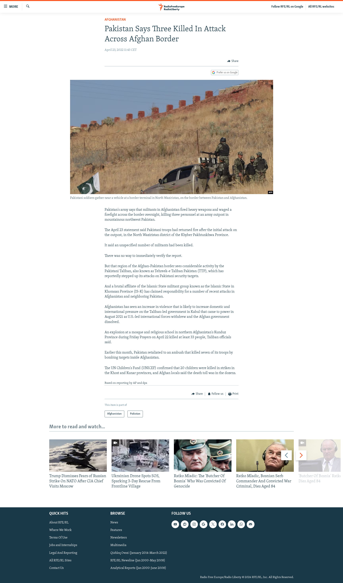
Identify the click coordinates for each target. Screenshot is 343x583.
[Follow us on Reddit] (184, 524)
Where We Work (60, 530)
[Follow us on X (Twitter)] (213, 524)
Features (116, 530)
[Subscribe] (250, 524)
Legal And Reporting (63, 552)
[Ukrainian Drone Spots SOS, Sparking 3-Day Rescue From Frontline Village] (140, 455)
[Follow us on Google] (203, 524)
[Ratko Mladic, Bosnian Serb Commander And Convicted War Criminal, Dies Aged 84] (265, 455)
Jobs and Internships (63, 545)
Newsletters (118, 537)
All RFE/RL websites (321, 6)
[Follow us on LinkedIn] (231, 524)
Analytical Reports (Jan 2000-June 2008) (138, 568)
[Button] (232, 61)
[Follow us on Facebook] (222, 524)
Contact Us (56, 568)
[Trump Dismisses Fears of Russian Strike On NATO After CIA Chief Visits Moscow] (78, 455)
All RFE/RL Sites (60, 560)
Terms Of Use (58, 537)
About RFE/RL (59, 522)
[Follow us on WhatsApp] (241, 524)
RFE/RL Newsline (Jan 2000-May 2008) (137, 560)
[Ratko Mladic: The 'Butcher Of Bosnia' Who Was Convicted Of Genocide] (202, 455)
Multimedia (118, 545)
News (114, 522)
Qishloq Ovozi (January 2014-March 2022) (138, 552)
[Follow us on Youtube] (175, 524)
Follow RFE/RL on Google (287, 6)
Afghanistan (115, 20)
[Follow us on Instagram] (194, 524)
